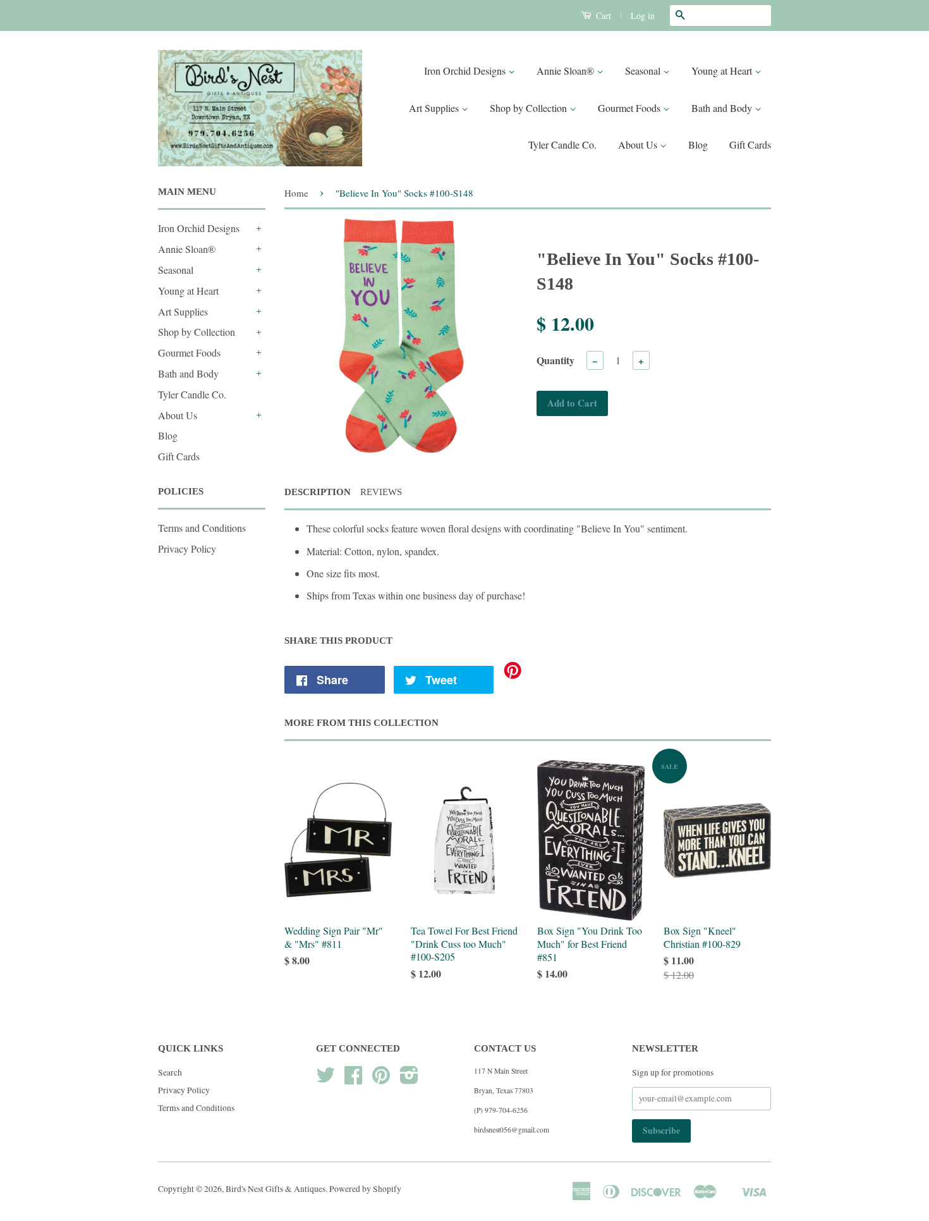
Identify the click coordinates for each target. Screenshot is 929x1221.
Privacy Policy (187, 548)
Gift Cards (750, 144)
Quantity (555, 360)
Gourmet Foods (630, 107)
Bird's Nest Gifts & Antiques (275, 1188)
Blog (698, 144)
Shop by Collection (529, 107)
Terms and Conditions (202, 527)
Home (296, 193)
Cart (602, 15)
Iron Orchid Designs (466, 70)
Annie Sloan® (567, 70)
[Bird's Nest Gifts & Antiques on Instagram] (409, 1079)
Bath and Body (723, 107)
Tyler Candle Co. (562, 144)
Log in (643, 15)
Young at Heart (723, 70)
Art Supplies (435, 107)
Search (170, 1072)
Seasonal (644, 70)
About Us (639, 144)
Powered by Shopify (365, 1188)
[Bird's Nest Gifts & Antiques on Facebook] (353, 1079)
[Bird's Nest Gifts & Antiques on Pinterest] (381, 1079)
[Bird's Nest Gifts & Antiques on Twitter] (325, 1079)
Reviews (381, 492)
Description (317, 492)
